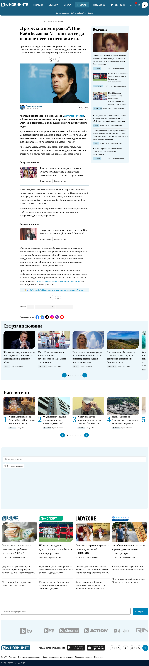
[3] (135, 5)
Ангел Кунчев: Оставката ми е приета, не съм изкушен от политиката (107, 151)
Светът (67, 4)
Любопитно (82, 4)
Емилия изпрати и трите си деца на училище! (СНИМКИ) (92, 549)
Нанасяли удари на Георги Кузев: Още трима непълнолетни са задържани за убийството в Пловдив (21, 420)
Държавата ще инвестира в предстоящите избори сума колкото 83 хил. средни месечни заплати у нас (18, 569)
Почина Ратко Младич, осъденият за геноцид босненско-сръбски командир (89, 420)
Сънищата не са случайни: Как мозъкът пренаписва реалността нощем (128, 568)
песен (30, 307)
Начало (49, 21)
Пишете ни (98, 657)
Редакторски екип (34, 106)
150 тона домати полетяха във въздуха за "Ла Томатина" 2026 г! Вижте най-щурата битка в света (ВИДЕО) (92, 569)
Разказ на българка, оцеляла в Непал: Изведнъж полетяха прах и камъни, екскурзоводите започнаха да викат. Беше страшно (110, 59)
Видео (90, 13)
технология (40, 307)
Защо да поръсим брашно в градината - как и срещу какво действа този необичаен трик (91, 585)
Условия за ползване (83, 657)
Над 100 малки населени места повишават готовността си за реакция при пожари (117, 98)
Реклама (12, 657)
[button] (64, 375)
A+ (86, 107)
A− (80, 107)
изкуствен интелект (74, 115)
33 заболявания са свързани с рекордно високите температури (129, 549)
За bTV (4, 657)
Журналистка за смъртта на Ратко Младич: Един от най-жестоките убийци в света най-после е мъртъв (109, 118)
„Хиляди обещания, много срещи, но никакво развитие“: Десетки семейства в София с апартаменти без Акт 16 (54, 420)
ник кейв (51, 307)
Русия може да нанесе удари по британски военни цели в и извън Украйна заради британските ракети (88, 357)
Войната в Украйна (78, 13)
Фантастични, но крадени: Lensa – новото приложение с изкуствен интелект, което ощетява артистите (62, 172)
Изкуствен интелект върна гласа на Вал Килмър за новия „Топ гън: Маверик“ (64, 231)
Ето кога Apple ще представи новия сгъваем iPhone (16, 584)
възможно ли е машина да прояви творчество (59, 281)
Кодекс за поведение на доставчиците (58, 657)
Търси (140, 611)
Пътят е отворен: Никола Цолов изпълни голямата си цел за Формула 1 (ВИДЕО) (55, 585)
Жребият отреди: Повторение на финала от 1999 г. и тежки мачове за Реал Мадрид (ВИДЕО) (56, 569)
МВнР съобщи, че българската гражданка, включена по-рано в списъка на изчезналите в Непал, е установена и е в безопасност (125, 420)
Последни (38, 4)
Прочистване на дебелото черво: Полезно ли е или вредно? (128, 581)
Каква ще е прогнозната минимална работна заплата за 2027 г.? (16, 549)
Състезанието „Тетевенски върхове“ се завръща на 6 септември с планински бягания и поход (121, 357)
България (53, 4)
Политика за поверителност (29, 657)
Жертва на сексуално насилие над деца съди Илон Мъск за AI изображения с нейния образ (19, 357)
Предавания (99, 4)
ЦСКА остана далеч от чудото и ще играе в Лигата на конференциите (117, 77)
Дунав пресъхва (62, 13)
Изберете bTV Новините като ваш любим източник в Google (56, 290)
